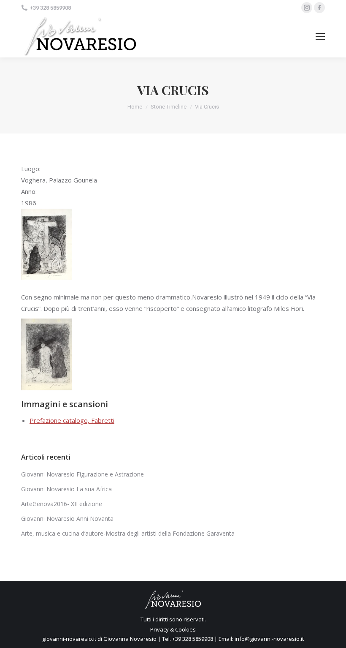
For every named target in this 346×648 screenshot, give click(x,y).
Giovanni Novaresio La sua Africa (66, 489)
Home (134, 106)
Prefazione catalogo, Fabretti (72, 420)
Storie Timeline (169, 106)
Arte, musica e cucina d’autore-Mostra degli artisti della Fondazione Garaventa (128, 533)
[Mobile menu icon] (320, 36)
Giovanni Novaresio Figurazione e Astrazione (82, 474)
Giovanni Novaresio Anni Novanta (67, 519)
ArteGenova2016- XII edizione (61, 504)
